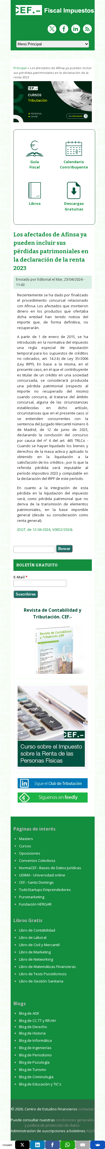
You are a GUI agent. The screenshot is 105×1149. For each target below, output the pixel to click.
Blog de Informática (35, 1040)
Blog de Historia (32, 1033)
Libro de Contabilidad (37, 930)
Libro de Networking (36, 959)
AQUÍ (90, 1130)
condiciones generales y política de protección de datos (59, 1122)
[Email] (82, 1145)
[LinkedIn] (37, 1145)
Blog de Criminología (36, 1076)
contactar (86, 1109)
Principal (20, 68)
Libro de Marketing (35, 952)
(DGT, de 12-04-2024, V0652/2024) (44, 529)
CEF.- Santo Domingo (36, 882)
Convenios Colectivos (37, 860)
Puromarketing (31, 896)
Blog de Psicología (34, 1062)
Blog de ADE (29, 1013)
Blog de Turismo (32, 1069)
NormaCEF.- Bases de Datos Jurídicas (50, 867)
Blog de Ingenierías (35, 1047)
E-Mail (20, 577)
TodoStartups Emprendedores (45, 889)
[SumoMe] (97, 1145)
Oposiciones (29, 853)
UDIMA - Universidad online (42, 875)
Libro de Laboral (32, 937)
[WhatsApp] (67, 1145)
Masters (26, 838)
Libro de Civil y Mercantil (39, 944)
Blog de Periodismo (35, 1054)
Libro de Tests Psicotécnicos (43, 973)
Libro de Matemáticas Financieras (47, 966)
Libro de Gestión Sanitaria (41, 981)
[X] (22, 1145)
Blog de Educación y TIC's (40, 1084)
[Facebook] (52, 1145)
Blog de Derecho (33, 1026)
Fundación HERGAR (35, 904)
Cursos (25, 845)
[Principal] (54, 15)
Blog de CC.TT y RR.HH (37, 1020)
